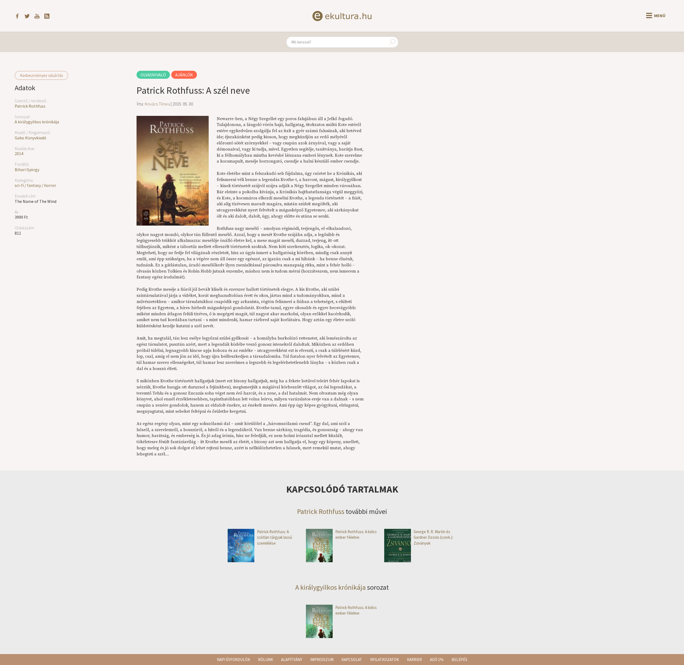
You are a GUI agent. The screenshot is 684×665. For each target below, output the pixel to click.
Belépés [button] (459, 659)
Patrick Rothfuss (30, 106)
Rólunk (265, 659)
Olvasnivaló (153, 74)
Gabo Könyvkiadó (30, 137)
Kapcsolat (351, 659)
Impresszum (321, 659)
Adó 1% (437, 659)
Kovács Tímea (157, 104)
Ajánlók (184, 74)
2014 (19, 153)
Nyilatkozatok (384, 659)
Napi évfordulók (233, 659)
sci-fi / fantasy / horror (35, 185)
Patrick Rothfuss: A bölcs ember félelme (356, 534)
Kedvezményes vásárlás (41, 75)
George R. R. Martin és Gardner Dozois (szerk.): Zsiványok (433, 537)
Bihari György (27, 169)
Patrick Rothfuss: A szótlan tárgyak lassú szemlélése (274, 537)
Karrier (414, 659)
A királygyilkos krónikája (37, 121)
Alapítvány (291, 659)
